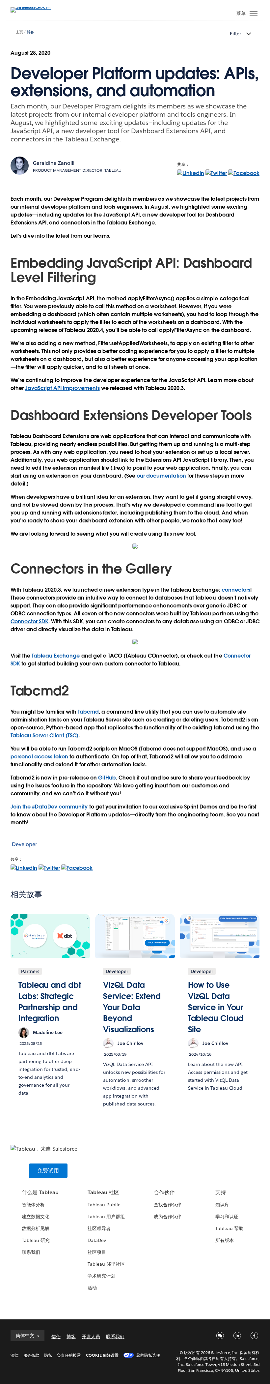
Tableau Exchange (56, 655)
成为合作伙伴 (167, 1217)
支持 (220, 1192)
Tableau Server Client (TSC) (45, 735)
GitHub (107, 777)
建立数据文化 (35, 1217)
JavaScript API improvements (62, 388)
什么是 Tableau (40, 1192)
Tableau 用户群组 (106, 1217)
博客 (30, 32)
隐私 (48, 1355)
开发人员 (91, 1337)
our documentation (161, 475)
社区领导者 (99, 1228)
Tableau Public (104, 1205)
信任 (56, 1337)
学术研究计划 (101, 1276)
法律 (14, 1355)
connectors (236, 589)
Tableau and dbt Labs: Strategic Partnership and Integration (49, 1001)
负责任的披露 (69, 1355)
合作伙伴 (164, 1192)
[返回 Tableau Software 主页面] (34, 7)
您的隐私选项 (148, 1355)
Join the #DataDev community (49, 806)
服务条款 (31, 1355)
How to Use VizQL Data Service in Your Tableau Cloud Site (215, 1007)
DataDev (97, 1240)
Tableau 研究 (36, 1240)
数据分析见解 (35, 1228)
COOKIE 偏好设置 (102, 1355)
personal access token (39, 756)
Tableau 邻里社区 (106, 1264)
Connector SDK (29, 621)
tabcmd (88, 711)
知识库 (222, 1205)
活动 (92, 1288)
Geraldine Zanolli (53, 163)
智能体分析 (33, 1205)
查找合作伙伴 (167, 1205)
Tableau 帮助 (229, 1228)
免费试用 (48, 1170)
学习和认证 (226, 1217)
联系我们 (31, 1252)
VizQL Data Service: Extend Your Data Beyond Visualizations (132, 1007)
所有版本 (224, 1240)
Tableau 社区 (103, 1192)
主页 (19, 32)
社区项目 (97, 1252)
